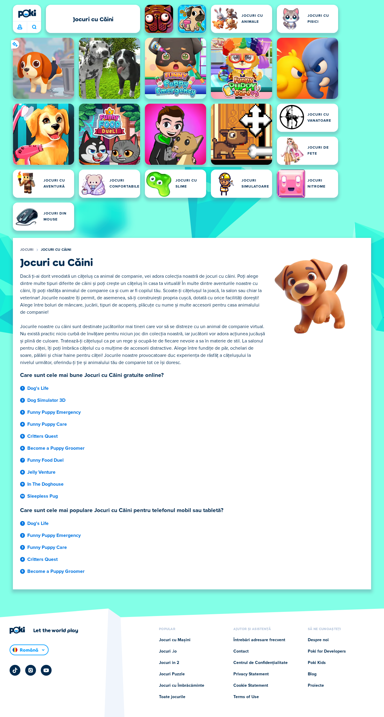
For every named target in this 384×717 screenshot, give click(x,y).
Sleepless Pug (42, 496)
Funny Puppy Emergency (54, 412)
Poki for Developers (327, 651)
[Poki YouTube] (46, 670)
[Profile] (20, 27)
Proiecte (316, 685)
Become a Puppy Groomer (56, 448)
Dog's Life (38, 388)
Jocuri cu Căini (56, 250)
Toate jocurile (172, 697)
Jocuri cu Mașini (174, 640)
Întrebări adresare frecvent (259, 640)
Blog (312, 674)
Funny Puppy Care (47, 424)
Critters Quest (42, 436)
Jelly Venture (41, 472)
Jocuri (27, 250)
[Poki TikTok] (15, 670)
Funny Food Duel (45, 460)
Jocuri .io (168, 651)
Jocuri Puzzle (172, 674)
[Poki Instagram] (30, 670)
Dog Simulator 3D (46, 400)
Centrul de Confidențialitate (260, 663)
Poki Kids (317, 663)
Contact (241, 651)
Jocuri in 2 (169, 663)
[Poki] (27, 13)
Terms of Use (246, 697)
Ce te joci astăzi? (34, 27)
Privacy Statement (251, 674)
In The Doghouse (45, 484)
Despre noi (318, 640)
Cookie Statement (250, 685)
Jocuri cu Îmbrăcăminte (181, 685)
